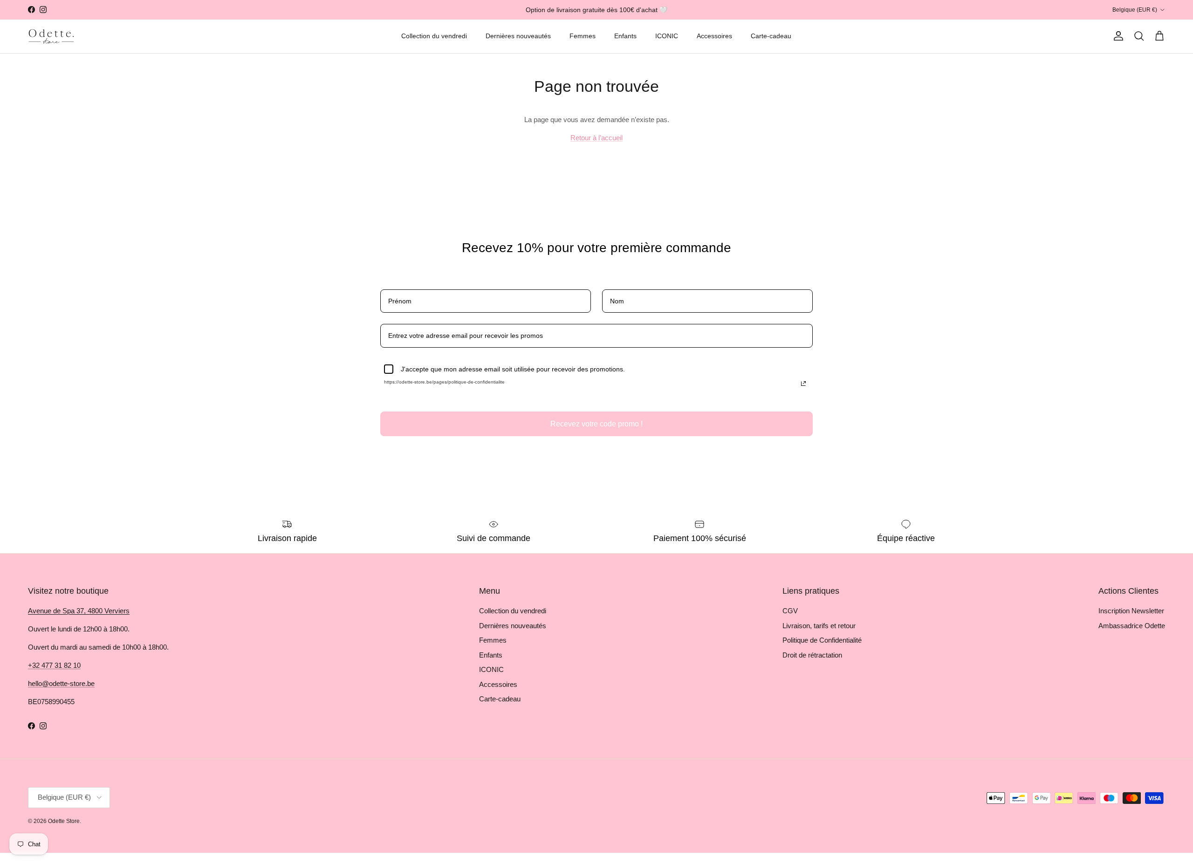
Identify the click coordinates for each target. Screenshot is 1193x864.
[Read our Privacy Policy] (803, 383)
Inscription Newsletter (1131, 611)
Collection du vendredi (434, 36)
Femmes (582, 36)
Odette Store (64, 821)
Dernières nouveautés (518, 36)
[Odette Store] (51, 36)
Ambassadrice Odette (1131, 626)
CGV (790, 611)
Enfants (625, 36)
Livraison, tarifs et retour (819, 626)
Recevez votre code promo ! (596, 424)
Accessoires (714, 36)
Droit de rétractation (812, 655)
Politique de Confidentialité (822, 640)
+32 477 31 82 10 (54, 665)
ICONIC (666, 36)
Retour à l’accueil (596, 138)
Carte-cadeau (771, 36)
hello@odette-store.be (61, 683)
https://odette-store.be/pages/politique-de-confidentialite (444, 381)
